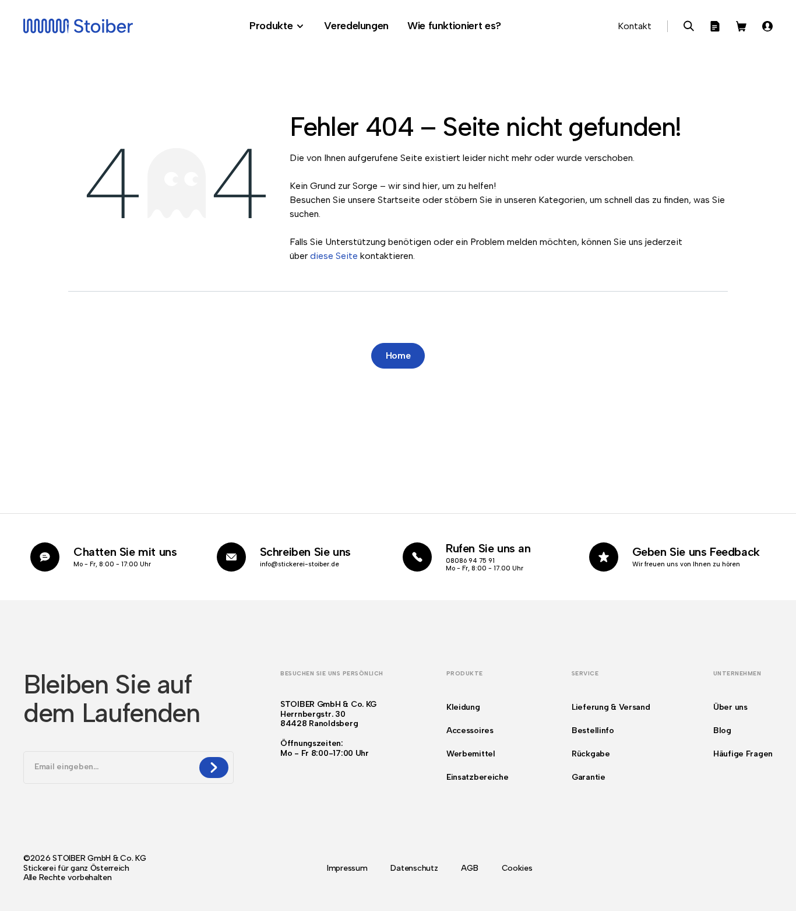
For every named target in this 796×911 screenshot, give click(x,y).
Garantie (588, 777)
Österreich (109, 868)
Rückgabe (591, 754)
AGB (469, 868)
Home (398, 355)
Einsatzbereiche (477, 777)
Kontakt (634, 25)
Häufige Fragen (743, 754)
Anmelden (767, 26)
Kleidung (463, 707)
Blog (722, 730)
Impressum (347, 868)
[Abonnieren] (213, 767)
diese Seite (334, 255)
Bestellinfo (593, 730)
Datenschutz (414, 868)
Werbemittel (470, 754)
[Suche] (689, 26)
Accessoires (470, 730)
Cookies (517, 868)
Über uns (730, 707)
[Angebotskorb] (715, 26)
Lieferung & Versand (611, 707)
